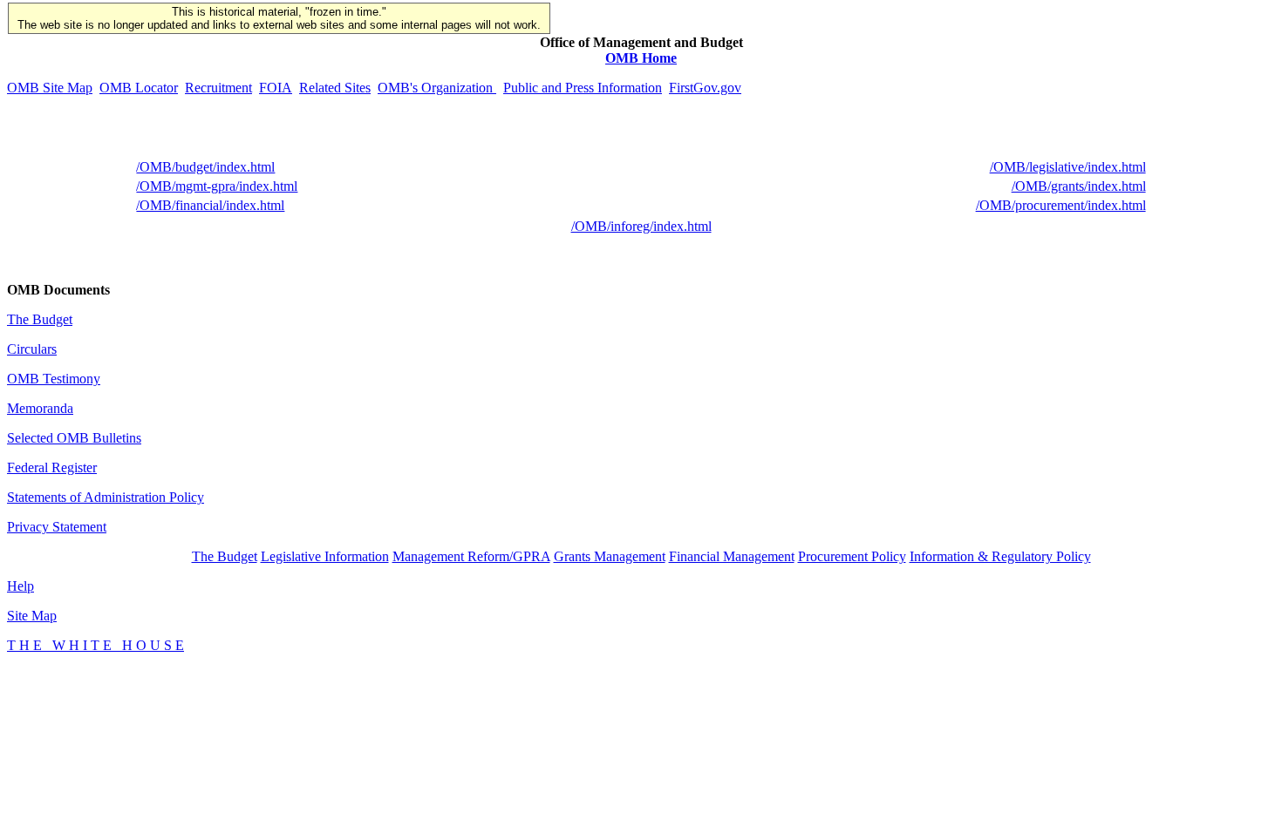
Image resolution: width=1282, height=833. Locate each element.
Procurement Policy (852, 556)
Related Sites (335, 87)
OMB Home (641, 58)
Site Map (32, 615)
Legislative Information (325, 556)
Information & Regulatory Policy (1000, 556)
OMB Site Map (49, 87)
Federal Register (52, 467)
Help (20, 586)
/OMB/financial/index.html (210, 205)
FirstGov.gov (705, 87)
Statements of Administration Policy (105, 497)
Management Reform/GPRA (471, 556)
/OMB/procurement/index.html (1061, 205)
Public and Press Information (582, 87)
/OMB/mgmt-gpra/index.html (216, 186)
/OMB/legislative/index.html (1068, 166)
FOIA (275, 87)
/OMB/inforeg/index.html (641, 226)
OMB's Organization (437, 87)
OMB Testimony (53, 378)
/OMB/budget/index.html (205, 166)
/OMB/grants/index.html (1079, 186)
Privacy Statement (56, 526)
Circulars (32, 349)
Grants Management (609, 556)
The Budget (39, 319)
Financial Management (731, 556)
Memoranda (40, 408)
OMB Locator (138, 87)
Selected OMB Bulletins (74, 437)
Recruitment (218, 87)
